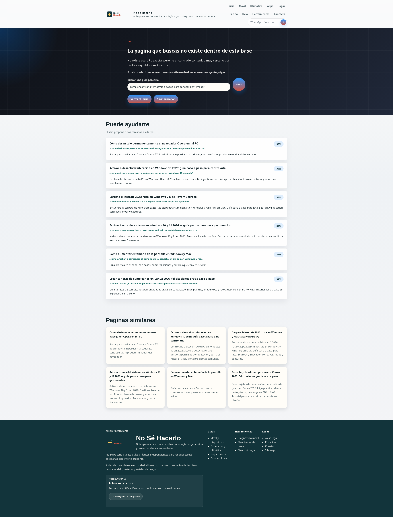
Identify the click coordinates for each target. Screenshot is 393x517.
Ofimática (256, 6)
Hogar (281, 6)
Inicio (231, 6)
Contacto (279, 14)
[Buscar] (283, 22)
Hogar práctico (219, 454)
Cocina (234, 14)
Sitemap (270, 450)
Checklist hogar (247, 450)
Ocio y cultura (219, 458)
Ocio (245, 14)
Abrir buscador (166, 99)
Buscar (239, 84)
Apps (270, 6)
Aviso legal (271, 438)
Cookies (269, 446)
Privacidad (271, 442)
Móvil (242, 6)
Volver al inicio (139, 99)
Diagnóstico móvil (248, 438)
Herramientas (260, 14)
